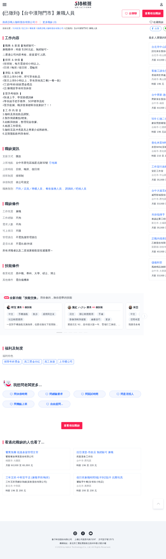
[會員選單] (161, 4)
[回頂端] (158, 503)
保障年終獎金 (12, 361)
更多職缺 (49, 22)
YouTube (91, 533)
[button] (59, 332)
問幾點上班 (20, 404)
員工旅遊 (49, 361)
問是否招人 (127, 394)
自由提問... (56, 404)
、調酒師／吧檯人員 (74, 188)
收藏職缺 (158, 22)
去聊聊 (133, 13)
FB (83, 533)
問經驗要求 (56, 394)
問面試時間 (91, 394)
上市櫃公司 (65, 361)
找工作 (25, 28)
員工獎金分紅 (32, 361)
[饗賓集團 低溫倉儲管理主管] (36, 459)
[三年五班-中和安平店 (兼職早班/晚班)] (36, 484)
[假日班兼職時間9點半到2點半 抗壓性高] (107, 484)
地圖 (54, 162)
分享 (157, 28)
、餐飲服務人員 (52, 188)
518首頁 (16, 28)
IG (75, 533)
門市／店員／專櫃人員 (29, 188)
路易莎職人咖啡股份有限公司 (50, 28)
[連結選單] (4, 4)
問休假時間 (20, 394)
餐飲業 (33, 28)
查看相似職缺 (153, 13)
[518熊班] (83, 5)
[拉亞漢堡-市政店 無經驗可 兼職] (107, 459)
